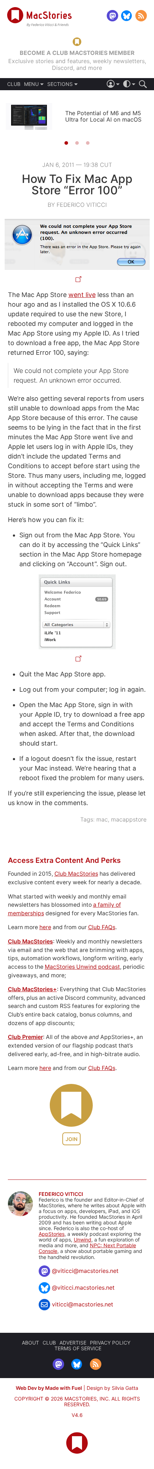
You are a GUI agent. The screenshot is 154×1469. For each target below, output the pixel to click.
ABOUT (30, 1343)
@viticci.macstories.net (83, 1287)
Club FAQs (101, 927)
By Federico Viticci (77, 204)
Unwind (82, 1240)
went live (82, 294)
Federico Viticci (61, 1194)
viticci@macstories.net (82, 1304)
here (45, 927)
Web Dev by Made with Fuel (49, 1388)
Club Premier (25, 1037)
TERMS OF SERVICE (77, 1348)
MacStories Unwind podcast (82, 966)
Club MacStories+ (32, 989)
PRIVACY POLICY (110, 1343)
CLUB (13, 84)
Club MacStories (76, 873)
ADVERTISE (72, 1343)
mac (102, 819)
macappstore (128, 819)
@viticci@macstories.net (85, 1271)
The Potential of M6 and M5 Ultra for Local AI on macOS (103, 116)
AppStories (51, 1234)
